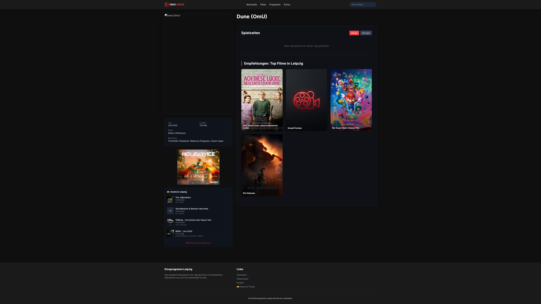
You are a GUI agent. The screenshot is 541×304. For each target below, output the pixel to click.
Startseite (251, 4)
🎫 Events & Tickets (246, 286)
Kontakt (240, 282)
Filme (263, 4)
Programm (275, 4)
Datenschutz (242, 279)
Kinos (287, 4)
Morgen (366, 33)
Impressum (242, 275)
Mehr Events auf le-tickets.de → (198, 243)
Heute (354, 33)
